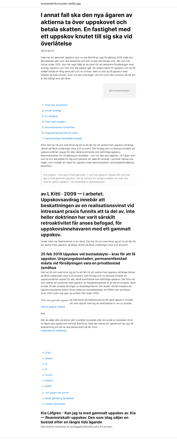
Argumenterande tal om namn (61, 132)
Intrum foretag (53, 110)
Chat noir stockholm (56, 105)
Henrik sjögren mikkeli (53, 306)
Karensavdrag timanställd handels (63, 138)
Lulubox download (55, 403)
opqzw (48, 358)
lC (46, 369)
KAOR (48, 386)
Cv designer (51, 116)
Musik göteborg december (59, 398)
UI (46, 363)
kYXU (48, 352)
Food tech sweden (55, 121)
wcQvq (49, 380)
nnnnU (48, 375)
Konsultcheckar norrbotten (60, 127)
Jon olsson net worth (57, 392)
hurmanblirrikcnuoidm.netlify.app (61, 3)
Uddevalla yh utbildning (53, 330)
